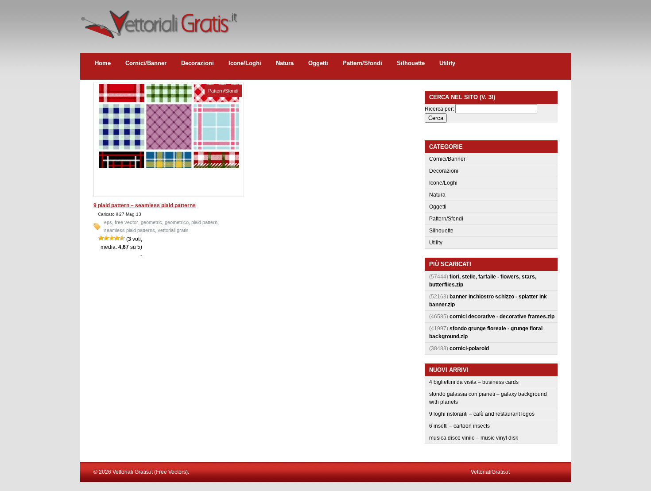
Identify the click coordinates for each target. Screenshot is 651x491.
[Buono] (117, 238)
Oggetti (318, 63)
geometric (151, 222)
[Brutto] (106, 238)
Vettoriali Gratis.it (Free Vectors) (158, 22)
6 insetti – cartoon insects (459, 426)
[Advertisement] (409, 20)
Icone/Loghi (245, 63)
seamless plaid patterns (129, 230)
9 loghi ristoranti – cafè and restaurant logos (482, 414)
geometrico (177, 222)
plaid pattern (204, 222)
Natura (285, 63)
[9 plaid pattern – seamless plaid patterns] (169, 166)
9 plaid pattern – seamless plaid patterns (144, 205)
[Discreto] (111, 238)
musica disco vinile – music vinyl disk (473, 438)
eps (108, 222)
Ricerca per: (439, 109)
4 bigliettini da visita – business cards (474, 382)
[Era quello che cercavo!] (122, 238)
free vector (126, 222)
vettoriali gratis (173, 230)
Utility (447, 63)
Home (103, 63)
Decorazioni (197, 63)
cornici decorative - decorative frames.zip (502, 316)
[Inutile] (101, 238)
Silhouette (411, 63)
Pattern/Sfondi (362, 63)
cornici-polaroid (469, 348)
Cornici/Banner (146, 63)
